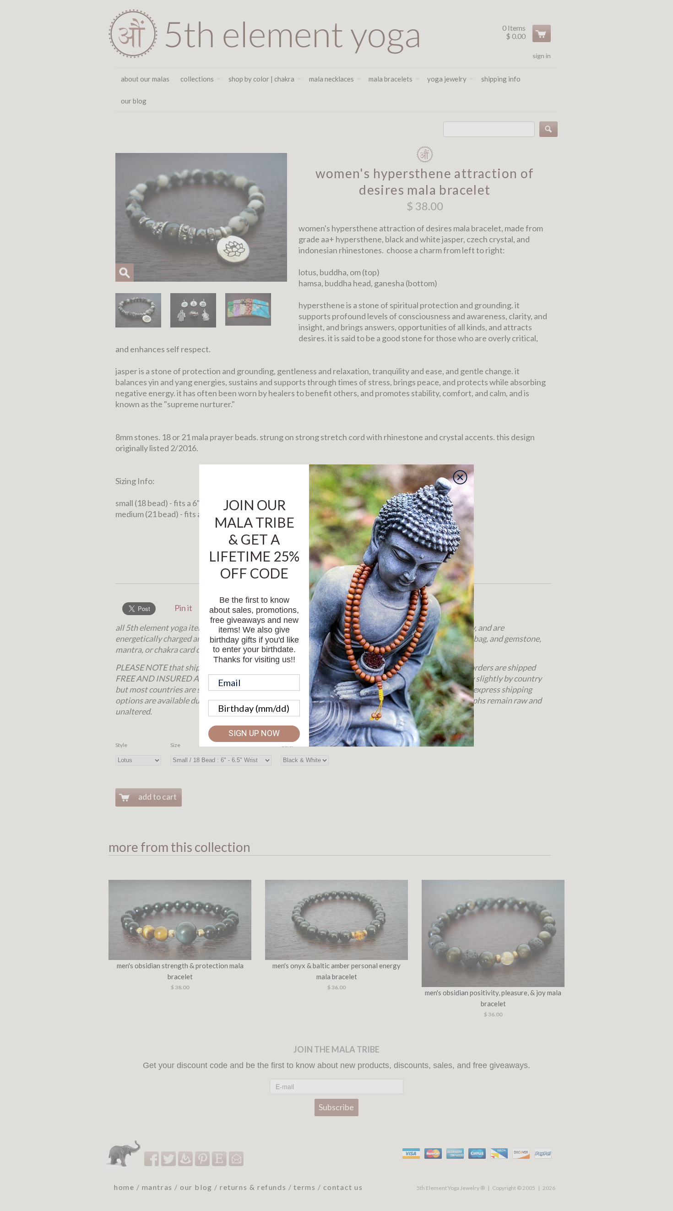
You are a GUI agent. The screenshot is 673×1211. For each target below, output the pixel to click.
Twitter (169, 1159)
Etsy (220, 1159)
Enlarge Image (124, 272)
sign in (541, 56)
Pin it (183, 608)
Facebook (152, 1159)
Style (121, 745)
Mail (237, 1159)
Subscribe (336, 1107)
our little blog (186, 1159)
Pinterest (203, 1159)
